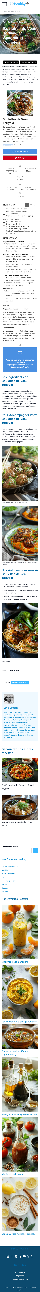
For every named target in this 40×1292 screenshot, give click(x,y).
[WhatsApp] (12, 674)
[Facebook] (3, 674)
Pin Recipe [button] (21, 158)
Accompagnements (9, 881)
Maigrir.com (20, 1276)
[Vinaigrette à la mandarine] (20, 932)
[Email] (15, 674)
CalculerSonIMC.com (20, 1279)
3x (35, 205)
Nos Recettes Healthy (14, 859)
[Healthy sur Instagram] (7, 1256)
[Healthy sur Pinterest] (16, 1256)
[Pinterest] (9, 674)
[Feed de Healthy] (32, 1256)
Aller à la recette (12, 62)
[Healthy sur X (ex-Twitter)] (20, 1256)
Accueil (5, 19)
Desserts (5, 884)
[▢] (4, 209)
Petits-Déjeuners (8, 874)
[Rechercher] (29, 11)
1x (27, 205)
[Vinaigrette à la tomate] (20, 1144)
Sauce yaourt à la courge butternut (19, 1021)
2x (31, 205)
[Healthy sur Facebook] (11, 1256)
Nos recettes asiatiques (20, 683)
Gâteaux (5, 888)
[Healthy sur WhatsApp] (28, 1256)
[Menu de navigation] (4, 4)
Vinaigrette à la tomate (13, 1174)
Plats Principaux (15, 19)
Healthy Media (21, 1287)
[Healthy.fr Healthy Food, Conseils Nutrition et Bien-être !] (20, 4)
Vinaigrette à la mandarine (15, 962)
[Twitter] (6, 674)
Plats (3, 877)
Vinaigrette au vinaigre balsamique (19, 1114)
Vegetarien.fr (20, 1272)
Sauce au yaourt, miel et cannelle (19, 1234)
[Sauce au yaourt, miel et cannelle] (20, 1204)
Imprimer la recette (29, 62)
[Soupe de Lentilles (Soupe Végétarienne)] (20, 1037)
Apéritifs (5, 870)
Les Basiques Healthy (10, 867)
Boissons (5, 892)
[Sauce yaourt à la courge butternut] (20, 992)
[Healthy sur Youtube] (24, 1256)
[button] (4, 145)
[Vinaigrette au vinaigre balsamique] (20, 1085)
